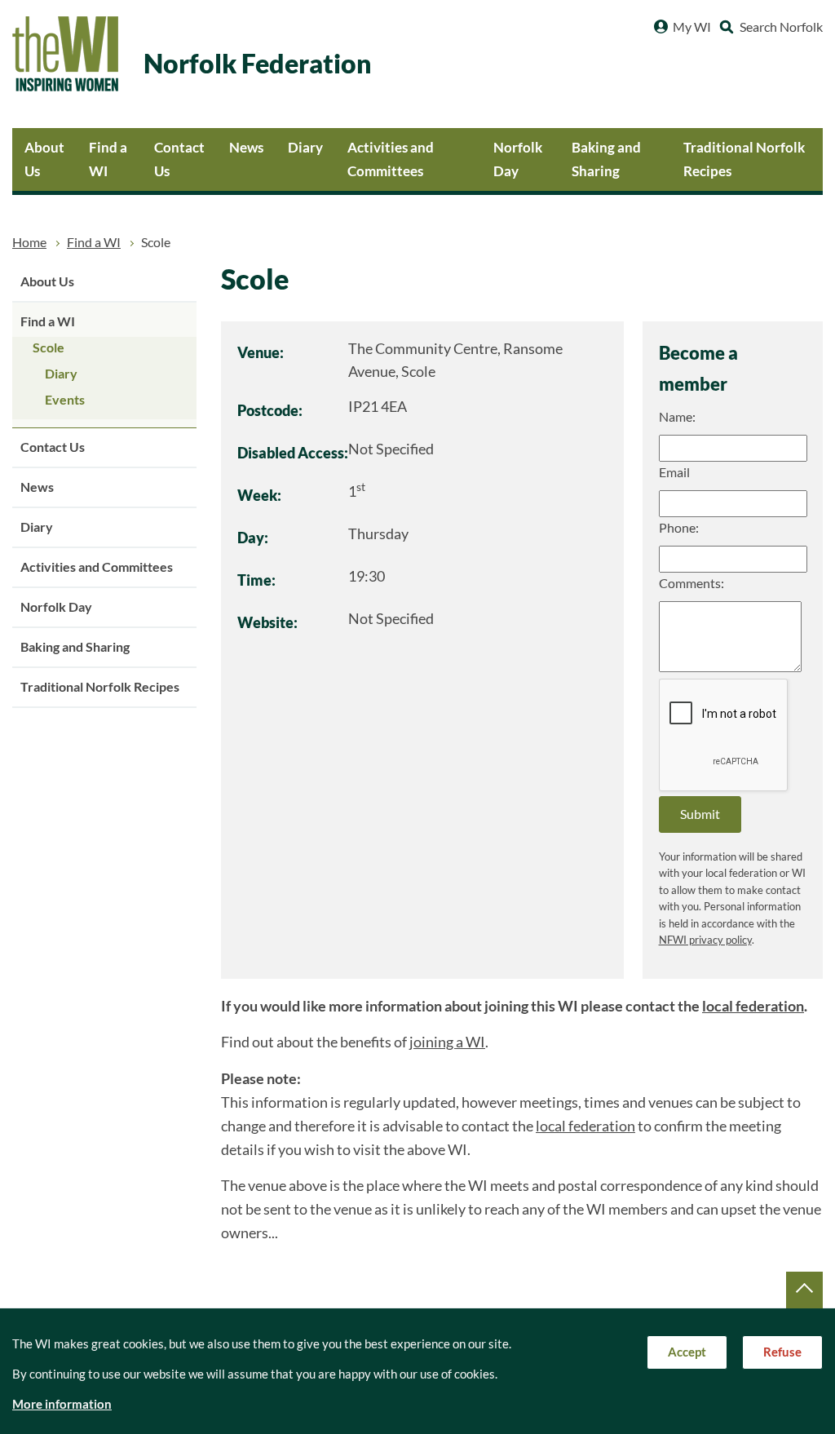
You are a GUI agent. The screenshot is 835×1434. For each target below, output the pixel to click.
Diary (305, 147)
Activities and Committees (390, 159)
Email (674, 472)
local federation (753, 1006)
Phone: (679, 527)
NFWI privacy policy (705, 940)
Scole (48, 347)
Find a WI (108, 159)
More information (62, 1404)
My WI (692, 27)
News (246, 147)
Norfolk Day (517, 159)
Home (29, 242)
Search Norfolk (781, 27)
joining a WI (447, 1042)
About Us (44, 159)
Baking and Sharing (606, 159)
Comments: (691, 583)
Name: (677, 416)
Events (65, 399)
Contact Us (179, 159)
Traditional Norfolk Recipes (744, 159)
